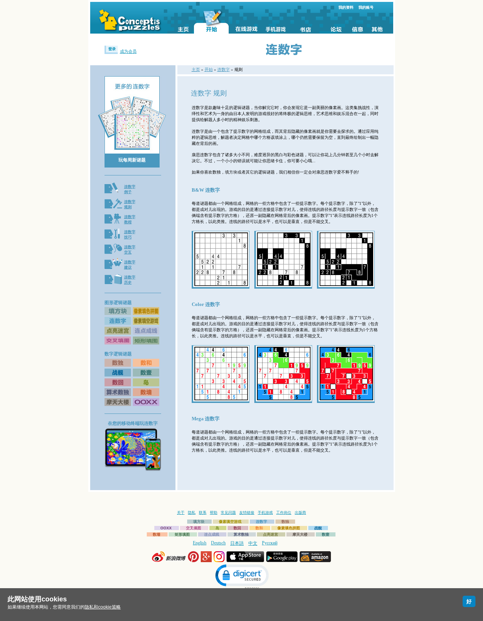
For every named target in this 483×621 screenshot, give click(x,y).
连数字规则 (129, 204)
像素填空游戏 (230, 522)
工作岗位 (283, 512)
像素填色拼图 (288, 528)
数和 (259, 528)
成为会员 (128, 51)
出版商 (300, 512)
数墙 (156, 534)
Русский (269, 543)
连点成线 (211, 534)
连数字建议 (129, 264)
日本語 (237, 543)
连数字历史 (129, 279)
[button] (241, 576)
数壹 (325, 534)
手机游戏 (265, 512)
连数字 (223, 69)
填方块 (199, 522)
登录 (112, 49)
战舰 (318, 528)
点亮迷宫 (270, 534)
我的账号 (366, 7)
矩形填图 (182, 534)
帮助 (213, 512)
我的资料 (346, 7)
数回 (237, 528)
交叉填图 (193, 528)
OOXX (166, 528)
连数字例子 (129, 189)
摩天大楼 (300, 534)
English (199, 543)
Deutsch (218, 543)
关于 (181, 512)
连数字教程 (129, 219)
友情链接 (246, 512)
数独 (285, 522)
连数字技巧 (129, 234)
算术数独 (241, 534)
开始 (209, 69)
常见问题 (228, 512)
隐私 (191, 512)
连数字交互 (129, 249)
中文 (252, 543)
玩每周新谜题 (132, 160)
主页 (196, 69)
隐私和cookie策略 (103, 607)
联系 (202, 512)
